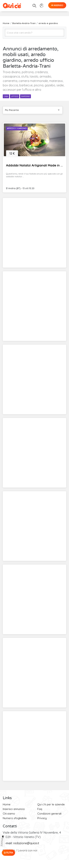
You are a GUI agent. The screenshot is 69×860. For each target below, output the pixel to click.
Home (6, 804)
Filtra (9, 852)
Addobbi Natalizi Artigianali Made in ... (34, 165)
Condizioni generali (49, 813)
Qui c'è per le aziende (51, 804)
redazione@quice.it (26, 843)
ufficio (14, 96)
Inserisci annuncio (14, 809)
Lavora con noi (27, 850)
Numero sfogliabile (15, 818)
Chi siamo (9, 813)
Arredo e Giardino (17, 128)
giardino (25, 96)
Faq (39, 809)
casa (6, 96)
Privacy (42, 818)
